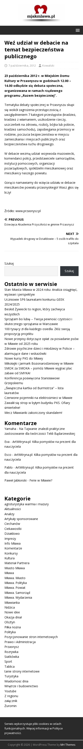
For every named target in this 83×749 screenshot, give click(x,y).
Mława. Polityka (15, 583)
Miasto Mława (14, 568)
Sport (8, 661)
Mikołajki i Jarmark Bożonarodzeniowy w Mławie (39, 363)
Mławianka (12, 602)
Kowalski (48, 65)
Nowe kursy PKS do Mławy (23, 358)
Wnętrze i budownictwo (21, 686)
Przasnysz (11, 647)
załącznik (10, 701)
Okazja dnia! (13, 617)
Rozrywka (11, 652)
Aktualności (12, 509)
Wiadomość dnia (16, 681)
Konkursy (11, 553)
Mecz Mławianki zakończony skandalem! (33, 413)
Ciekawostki (12, 529)
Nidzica (9, 607)
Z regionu (11, 696)
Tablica (9, 666)
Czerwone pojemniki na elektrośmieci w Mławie (38, 398)
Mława (9, 573)
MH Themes (67, 745)
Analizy (9, 514)
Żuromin (10, 706)
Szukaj (9, 263)
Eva (7, 442)
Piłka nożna (12, 627)
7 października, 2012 (22, 65)
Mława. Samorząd (17, 593)
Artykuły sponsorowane (21, 519)
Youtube (10, 691)
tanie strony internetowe (22, 671)
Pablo (8, 467)
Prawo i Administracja (20, 642)
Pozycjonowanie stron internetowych (31, 637)
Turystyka (11, 676)
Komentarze (13, 548)
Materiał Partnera (16, 563)
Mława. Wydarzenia (18, 597)
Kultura (9, 558)
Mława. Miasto (14, 578)
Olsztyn (9, 622)
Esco (7, 455)
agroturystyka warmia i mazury (26, 504)
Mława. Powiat (14, 587)
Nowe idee (12, 612)
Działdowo (12, 533)
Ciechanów (12, 524)
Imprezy (10, 538)
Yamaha (10, 429)
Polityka (10, 632)
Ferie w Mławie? (40, 480)
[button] (77, 30)
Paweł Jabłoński (15, 480)
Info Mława (12, 543)
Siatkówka (11, 656)
